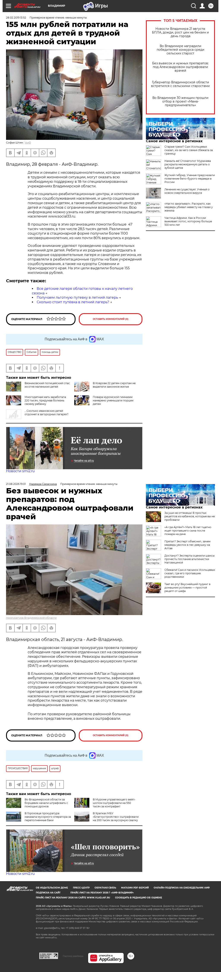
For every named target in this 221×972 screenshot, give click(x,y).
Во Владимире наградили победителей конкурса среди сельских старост (180, 49)
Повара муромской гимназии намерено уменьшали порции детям (113, 400)
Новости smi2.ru (20, 471)
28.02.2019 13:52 (16, 17)
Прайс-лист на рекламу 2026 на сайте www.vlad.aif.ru (73, 897)
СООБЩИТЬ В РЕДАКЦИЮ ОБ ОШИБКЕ (138, 897)
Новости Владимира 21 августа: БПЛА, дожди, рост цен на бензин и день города (180, 32)
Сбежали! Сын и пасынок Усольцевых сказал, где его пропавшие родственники (189, 573)
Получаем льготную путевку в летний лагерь (77, 297)
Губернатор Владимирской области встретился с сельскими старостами (180, 84)
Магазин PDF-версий (135, 887)
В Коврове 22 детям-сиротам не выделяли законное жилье (114, 385)
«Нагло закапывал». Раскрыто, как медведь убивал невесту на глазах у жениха (188, 207)
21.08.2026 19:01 (16, 484)
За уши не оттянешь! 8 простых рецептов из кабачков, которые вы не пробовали (189, 516)
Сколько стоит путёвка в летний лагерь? (73, 302)
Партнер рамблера (73, 956)
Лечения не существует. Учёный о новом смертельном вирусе (187, 191)
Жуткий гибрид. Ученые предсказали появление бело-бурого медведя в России (189, 179)
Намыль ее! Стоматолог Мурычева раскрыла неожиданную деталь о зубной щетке (187, 164)
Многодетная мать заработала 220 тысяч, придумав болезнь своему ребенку (45, 400)
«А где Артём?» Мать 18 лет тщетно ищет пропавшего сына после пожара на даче (187, 530)
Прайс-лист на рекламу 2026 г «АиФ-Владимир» (102, 892)
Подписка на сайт (48, 892)
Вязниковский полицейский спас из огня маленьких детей (47, 385)
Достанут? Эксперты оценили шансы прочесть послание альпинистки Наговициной (189, 559)
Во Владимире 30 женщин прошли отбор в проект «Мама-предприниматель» (180, 101)
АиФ (28, 142)
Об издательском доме (52, 887)
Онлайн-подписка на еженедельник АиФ (182, 887)
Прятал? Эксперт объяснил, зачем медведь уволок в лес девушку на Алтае (187, 545)
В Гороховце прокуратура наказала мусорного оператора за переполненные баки (48, 817)
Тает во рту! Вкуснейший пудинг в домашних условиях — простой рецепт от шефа (187, 587)
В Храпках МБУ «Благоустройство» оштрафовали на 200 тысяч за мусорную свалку (116, 817)
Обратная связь (105, 887)
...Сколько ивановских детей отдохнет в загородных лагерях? (46, 412)
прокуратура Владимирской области (31, 617)
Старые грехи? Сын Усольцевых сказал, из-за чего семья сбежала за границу (188, 150)
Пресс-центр (81, 887)
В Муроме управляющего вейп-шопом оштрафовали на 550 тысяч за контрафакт (114, 803)
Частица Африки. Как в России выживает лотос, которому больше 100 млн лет (188, 221)
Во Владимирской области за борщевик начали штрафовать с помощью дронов (46, 803)
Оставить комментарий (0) (110, 319)
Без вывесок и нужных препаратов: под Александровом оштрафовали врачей (180, 67)
